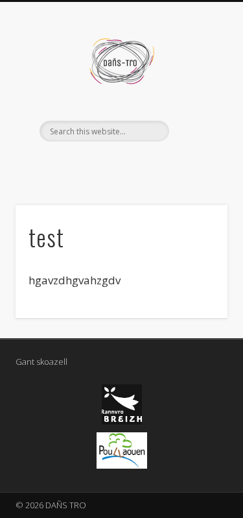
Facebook (120, 163)
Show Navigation (196, 116)
